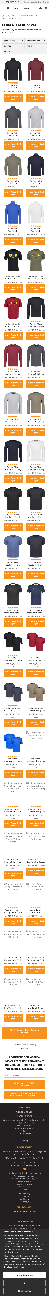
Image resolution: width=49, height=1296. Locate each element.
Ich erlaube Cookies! (24, 1275)
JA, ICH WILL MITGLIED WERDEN (24, 1084)
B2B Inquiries (24, 1134)
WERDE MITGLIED (24, 1112)
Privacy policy (24, 1181)
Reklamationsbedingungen (24, 1179)
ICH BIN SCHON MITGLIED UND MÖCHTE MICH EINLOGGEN (23, 1094)
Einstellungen (24, 1291)
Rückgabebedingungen (24, 1176)
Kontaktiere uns (24, 1126)
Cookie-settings (24, 1184)
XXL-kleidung (24, 1196)
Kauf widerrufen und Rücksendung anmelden (24, 1120)
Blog (24, 1131)
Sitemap (24, 1140)
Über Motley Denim (24, 1128)
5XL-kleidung (24, 1202)
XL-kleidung (24, 1193)
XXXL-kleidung (24, 1199)
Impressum (24, 1187)
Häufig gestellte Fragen (24, 1123)
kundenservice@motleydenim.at (24, 1165)
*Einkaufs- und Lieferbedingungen (24, 1173)
